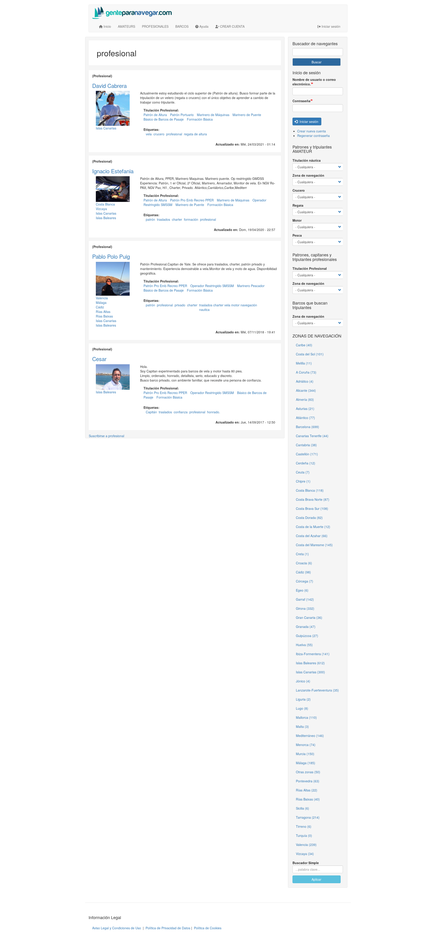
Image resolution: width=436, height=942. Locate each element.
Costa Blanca (105, 204)
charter (177, 219)
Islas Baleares (106, 218)
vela (149, 134)
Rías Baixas (104, 316)
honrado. (213, 412)
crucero (159, 134)
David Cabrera (109, 85)
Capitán (151, 412)
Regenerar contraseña (313, 135)
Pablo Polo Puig (111, 256)
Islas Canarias (106, 128)
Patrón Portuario (182, 114)
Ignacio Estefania (113, 171)
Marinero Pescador (251, 285)
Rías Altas (103, 311)
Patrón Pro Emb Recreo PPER (192, 200)
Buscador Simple (305, 862)
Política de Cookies (207, 928)
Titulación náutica (306, 160)
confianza (181, 412)
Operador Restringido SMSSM (212, 285)
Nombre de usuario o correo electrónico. (314, 81)
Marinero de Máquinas (213, 114)
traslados (163, 219)
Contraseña (301, 101)
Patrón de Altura (155, 114)
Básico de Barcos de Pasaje (164, 119)
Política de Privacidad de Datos (168, 928)
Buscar (317, 62)
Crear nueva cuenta (311, 131)
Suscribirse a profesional (106, 436)
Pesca (297, 235)
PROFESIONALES (155, 26)
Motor (297, 220)
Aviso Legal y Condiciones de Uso (116, 928)
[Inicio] (133, 13)
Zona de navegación (308, 175)
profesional (174, 134)
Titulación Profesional (309, 268)
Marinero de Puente (247, 114)
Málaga (101, 302)
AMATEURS (126, 26)
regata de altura (195, 134)
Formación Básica (200, 119)
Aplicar (316, 879)
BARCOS (181, 26)
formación (191, 219)
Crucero (298, 190)
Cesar (99, 359)
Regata (297, 205)
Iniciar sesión (308, 121)
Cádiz (100, 307)
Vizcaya (101, 208)
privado (180, 305)
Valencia (102, 298)
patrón (150, 219)
